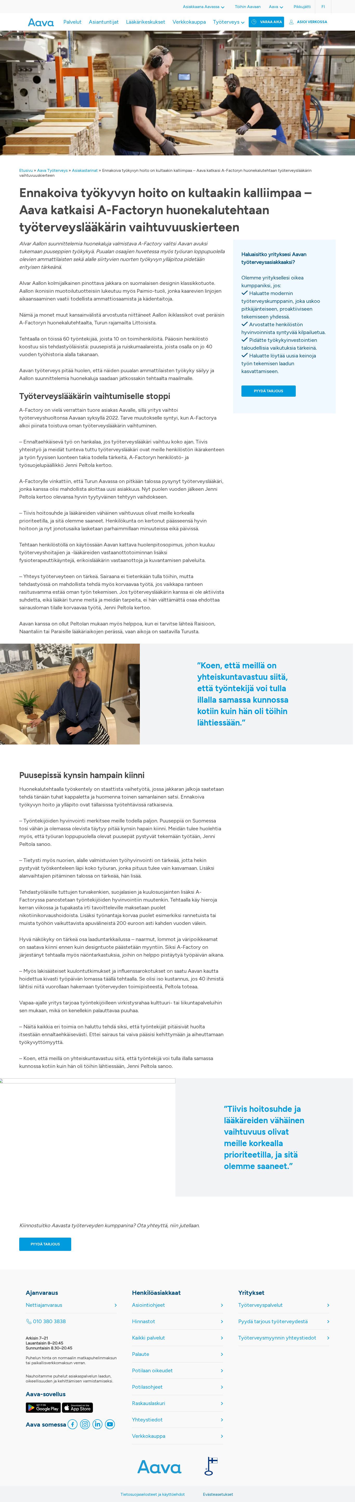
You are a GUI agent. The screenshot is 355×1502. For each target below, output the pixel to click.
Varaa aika (271, 22)
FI (323, 6)
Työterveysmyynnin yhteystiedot (277, 1338)
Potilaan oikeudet (152, 1370)
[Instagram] (85, 1425)
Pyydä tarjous (45, 1244)
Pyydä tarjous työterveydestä (273, 1321)
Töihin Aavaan (248, 6)
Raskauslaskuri (148, 1403)
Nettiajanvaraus (44, 1305)
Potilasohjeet (147, 1387)
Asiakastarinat (85, 170)
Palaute (140, 1354)
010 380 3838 (49, 1321)
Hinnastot (143, 1321)
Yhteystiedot (147, 1419)
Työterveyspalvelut (260, 1305)
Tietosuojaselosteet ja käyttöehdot (153, 1494)
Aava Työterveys (52, 170)
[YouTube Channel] (110, 1425)
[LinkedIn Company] (97, 1425)
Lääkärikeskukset (145, 22)
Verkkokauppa (189, 22)
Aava (273, 6)
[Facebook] (72, 1425)
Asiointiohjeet (148, 1305)
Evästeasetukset (218, 1494)
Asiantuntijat (104, 22)
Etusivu (26, 170)
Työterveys (226, 22)
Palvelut (72, 22)
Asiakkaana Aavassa (201, 6)
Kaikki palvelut (148, 1338)
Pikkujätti (302, 6)
